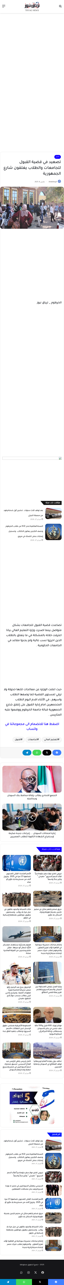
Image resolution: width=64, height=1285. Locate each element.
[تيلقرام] (26, 752)
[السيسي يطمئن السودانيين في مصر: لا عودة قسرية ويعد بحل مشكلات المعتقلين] (53, 1190)
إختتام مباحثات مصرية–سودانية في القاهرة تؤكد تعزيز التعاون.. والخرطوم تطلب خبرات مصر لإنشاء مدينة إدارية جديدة (23, 1244)
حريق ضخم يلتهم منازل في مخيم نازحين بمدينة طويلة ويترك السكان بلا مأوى (48, 912)
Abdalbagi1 (53, 182)
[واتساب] (36, 752)
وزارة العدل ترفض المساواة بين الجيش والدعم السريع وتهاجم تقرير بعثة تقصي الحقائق (48, 990)
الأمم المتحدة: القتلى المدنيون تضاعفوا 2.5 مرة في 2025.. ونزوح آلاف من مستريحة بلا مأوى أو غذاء (23, 1202)
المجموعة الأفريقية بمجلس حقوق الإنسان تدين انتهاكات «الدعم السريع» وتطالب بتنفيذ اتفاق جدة (17, 1029)
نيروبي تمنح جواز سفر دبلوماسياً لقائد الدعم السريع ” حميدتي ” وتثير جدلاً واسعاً (48, 877)
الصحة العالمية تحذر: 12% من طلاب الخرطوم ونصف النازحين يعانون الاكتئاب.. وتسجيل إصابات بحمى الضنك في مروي (24, 531)
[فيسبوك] (56, 752)
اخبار (57, 157)
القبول (18, 740)
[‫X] (46, 752)
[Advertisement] (32, 48)
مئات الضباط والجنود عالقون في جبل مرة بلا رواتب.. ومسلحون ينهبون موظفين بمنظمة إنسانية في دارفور (24, 1230)
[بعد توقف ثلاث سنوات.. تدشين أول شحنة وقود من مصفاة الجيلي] (53, 513)
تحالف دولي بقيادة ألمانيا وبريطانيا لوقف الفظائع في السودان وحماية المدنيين (48, 1064)
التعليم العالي (51, 740)
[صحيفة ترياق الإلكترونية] (32, 6)
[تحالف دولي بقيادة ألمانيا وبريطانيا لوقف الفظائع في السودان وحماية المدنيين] (47, 1051)
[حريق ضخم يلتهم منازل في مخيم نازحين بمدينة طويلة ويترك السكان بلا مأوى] (47, 899)
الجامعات (33, 740)
